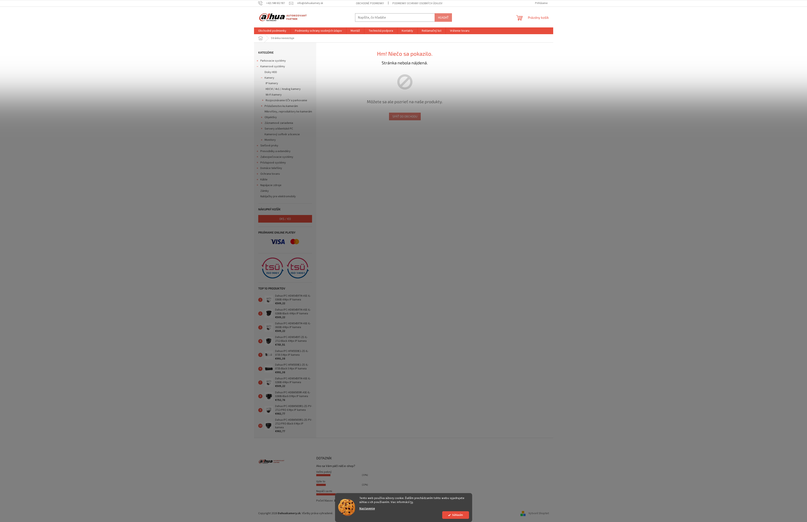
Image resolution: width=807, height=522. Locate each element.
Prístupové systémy (273, 163)
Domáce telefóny (271, 168)
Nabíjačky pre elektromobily (278, 196)
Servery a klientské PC (279, 129)
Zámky (264, 191)
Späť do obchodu (404, 116)
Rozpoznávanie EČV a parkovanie (286, 100)
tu (411, 502)
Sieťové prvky (269, 145)
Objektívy (271, 117)
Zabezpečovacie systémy (276, 157)
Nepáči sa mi (324, 491)
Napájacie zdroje (270, 185)
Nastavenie (367, 508)
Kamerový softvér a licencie (282, 134)
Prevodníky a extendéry (275, 151)
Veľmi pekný (324, 472)
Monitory (270, 140)
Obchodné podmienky (370, 3)
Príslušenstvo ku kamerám (281, 106)
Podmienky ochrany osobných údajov (417, 3)
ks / (285, 218)
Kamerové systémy (272, 66)
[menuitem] (272, 30)
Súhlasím (457, 515)
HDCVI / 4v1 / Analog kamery (283, 89)
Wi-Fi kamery (274, 95)
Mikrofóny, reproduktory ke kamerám (288, 112)
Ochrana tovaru (270, 174)
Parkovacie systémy (273, 61)
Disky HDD (271, 72)
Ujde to (320, 481)
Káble (264, 179)
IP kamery (272, 83)
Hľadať (443, 17)
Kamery (269, 78)
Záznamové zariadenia (279, 123)
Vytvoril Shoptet (539, 513)
